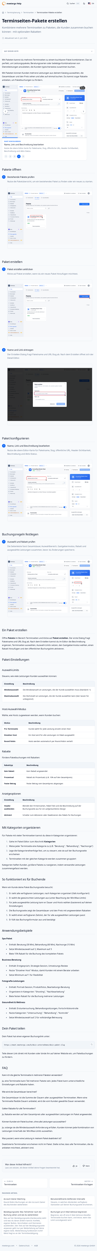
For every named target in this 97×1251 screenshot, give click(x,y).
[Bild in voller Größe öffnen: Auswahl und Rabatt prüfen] (49, 586)
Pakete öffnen (11, 169)
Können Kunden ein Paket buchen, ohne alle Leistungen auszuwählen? (34, 1121)
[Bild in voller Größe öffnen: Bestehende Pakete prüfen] (49, 218)
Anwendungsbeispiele (17, 930)
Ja (76, 1166)
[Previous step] (5, 111)
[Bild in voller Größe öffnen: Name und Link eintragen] (49, 394)
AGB (36, 1245)
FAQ (5, 1068)
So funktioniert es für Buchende (23, 879)
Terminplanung (13, 12)
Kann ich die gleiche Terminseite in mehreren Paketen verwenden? (32, 1075)
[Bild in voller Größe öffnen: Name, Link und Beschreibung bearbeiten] (49, 490)
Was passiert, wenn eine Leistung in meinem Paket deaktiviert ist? (32, 1138)
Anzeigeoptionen (11, 793)
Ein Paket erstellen (14, 630)
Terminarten (28, 12)
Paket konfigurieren (15, 438)
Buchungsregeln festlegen (20, 534)
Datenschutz (24, 1245)
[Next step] (83, 111)
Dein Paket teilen (13, 1028)
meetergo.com (8, 1245)
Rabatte (6, 751)
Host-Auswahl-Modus (14, 709)
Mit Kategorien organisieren (21, 827)
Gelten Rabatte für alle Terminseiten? (18, 1108)
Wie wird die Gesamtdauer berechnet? (19, 1091)
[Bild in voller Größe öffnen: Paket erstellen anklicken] (49, 310)
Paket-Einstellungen (15, 659)
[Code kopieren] (91, 1044)
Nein (88, 1166)
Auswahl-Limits (10, 670)
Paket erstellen (12, 262)
